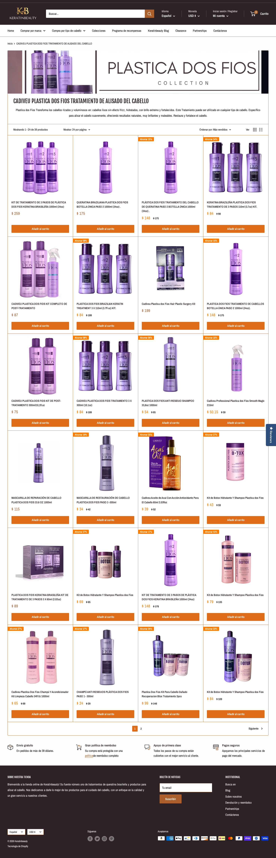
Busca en (230, 784)
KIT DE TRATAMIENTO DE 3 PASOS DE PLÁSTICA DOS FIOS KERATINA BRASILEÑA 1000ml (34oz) (38, 204)
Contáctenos (220, 31)
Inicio (10, 43)
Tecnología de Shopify (18, 846)
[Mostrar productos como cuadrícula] (254, 129)
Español (13, 832)
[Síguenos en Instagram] (104, 838)
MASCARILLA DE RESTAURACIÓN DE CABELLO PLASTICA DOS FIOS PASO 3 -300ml (103, 500)
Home (11, 31)
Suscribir (170, 799)
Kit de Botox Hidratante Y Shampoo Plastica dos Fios (235, 498)
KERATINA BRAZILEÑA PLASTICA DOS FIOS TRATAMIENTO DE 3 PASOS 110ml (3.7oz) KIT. (232, 204)
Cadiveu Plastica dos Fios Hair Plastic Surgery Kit (168, 304)
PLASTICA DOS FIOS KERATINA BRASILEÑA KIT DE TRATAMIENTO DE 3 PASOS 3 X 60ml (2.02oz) (39, 597)
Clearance (180, 31)
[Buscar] (149, 14)
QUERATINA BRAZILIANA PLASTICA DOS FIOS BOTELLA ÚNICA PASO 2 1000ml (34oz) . (102, 204)
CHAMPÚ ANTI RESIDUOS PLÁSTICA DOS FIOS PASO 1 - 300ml (103, 694)
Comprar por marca (30, 31)
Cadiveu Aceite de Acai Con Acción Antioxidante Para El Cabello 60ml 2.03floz (170, 500)
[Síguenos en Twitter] (97, 838)
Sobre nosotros (233, 796)
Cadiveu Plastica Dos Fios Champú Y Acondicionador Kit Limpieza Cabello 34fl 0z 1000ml (40, 694)
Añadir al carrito (40, 229)
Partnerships (200, 31)
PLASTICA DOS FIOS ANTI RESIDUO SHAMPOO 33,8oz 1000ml (168, 403)
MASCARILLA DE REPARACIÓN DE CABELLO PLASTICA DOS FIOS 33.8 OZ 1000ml (36, 500)
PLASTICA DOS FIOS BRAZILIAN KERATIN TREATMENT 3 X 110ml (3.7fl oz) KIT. (100, 306)
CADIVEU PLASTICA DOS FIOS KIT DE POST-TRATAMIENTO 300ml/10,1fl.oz (36, 403)
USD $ (32, 832)
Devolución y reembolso (238, 802)
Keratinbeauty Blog (158, 31)
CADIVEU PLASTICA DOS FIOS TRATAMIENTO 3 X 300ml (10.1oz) (104, 403)
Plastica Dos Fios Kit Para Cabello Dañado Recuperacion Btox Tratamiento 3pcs (164, 694)
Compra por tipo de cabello (66, 31)
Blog (227, 790)
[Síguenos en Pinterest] (111, 838)
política (89, 756)
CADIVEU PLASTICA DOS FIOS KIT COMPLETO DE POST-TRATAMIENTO (39, 306)
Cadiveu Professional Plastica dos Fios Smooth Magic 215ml (236, 403)
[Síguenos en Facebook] (90, 838)
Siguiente (254, 728)
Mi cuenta (219, 16)
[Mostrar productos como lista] (261, 129)
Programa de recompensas (126, 31)
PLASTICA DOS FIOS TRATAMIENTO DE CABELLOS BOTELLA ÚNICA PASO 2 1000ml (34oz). (235, 306)
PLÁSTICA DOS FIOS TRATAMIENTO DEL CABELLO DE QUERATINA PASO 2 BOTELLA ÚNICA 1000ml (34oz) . (170, 206)
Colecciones (99, 31)
